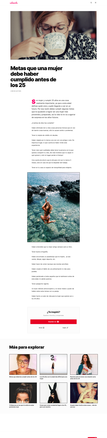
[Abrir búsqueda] (91, 2)
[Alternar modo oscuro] (95, 2)
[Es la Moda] (14, 3)
